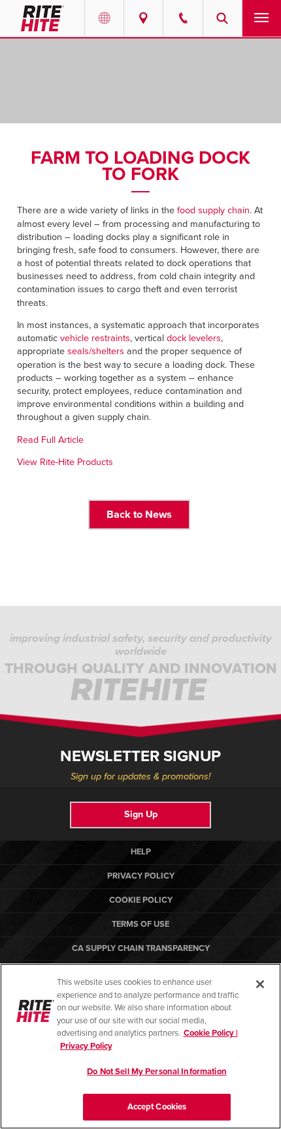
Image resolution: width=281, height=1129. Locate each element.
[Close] (260, 984)
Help (141, 852)
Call (182, 18)
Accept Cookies (157, 1107)
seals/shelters (95, 351)
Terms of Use (140, 924)
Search (222, 18)
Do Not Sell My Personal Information (157, 1071)
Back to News (139, 514)
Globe (104, 18)
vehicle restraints (95, 338)
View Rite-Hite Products (65, 462)
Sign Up (140, 814)
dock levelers (194, 338)
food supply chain (213, 210)
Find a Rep (143, 18)
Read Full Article (50, 439)
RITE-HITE (42, 18)
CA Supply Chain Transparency (141, 948)
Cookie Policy (141, 900)
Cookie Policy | (211, 1033)
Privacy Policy (140, 876)
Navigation (261, 18)
